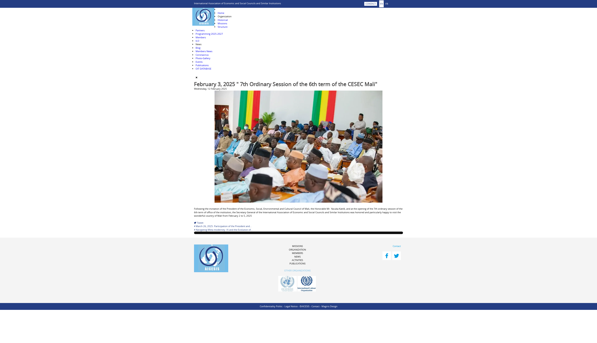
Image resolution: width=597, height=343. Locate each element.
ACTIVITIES (297, 260)
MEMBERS (297, 253)
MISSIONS (297, 246)
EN (381, 4)
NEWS (297, 256)
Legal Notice (291, 306)
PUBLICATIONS (297, 263)
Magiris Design (329, 306)
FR (386, 3)
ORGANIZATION (297, 249)
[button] (224, 16)
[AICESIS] (227, 258)
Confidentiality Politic (271, 306)
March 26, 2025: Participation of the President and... (223, 226)
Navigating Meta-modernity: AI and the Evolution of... (224, 229)
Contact (397, 246)
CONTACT (371, 3)
